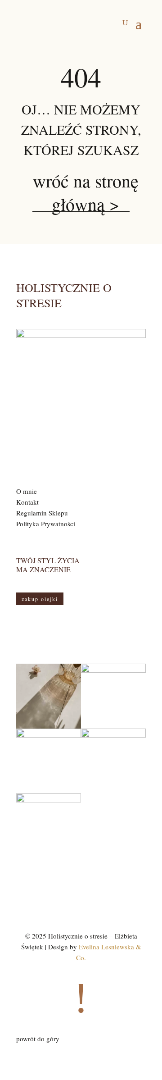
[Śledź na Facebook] (90, 892)
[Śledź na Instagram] (72, 892)
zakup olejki (40, 598)
